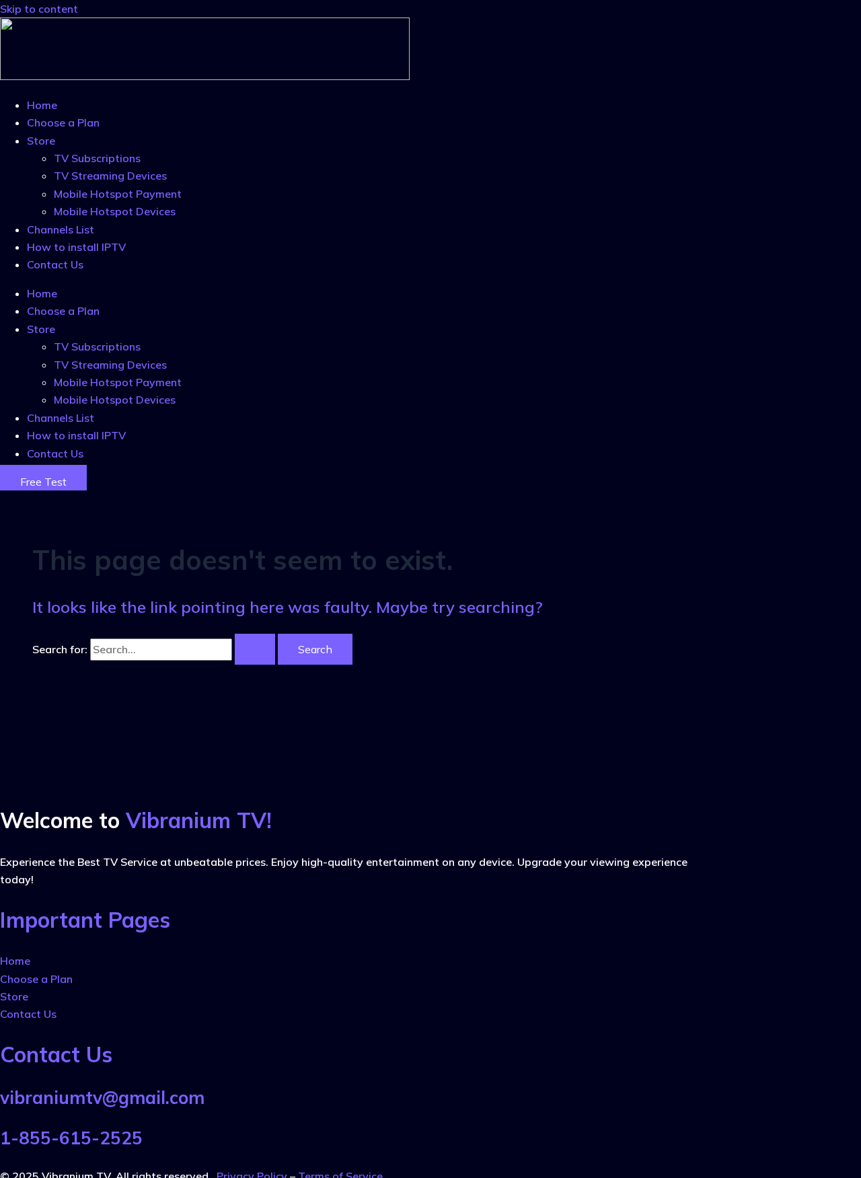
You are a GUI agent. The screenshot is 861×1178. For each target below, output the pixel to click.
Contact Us (55, 264)
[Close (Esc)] (846, 15)
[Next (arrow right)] (837, 589)
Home (42, 105)
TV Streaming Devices (110, 175)
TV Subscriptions (97, 158)
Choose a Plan (63, 122)
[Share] (816, 15)
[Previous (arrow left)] (23, 589)
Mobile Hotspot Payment (118, 193)
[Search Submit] (255, 649)
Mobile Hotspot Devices (115, 211)
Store (41, 140)
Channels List (60, 229)
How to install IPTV (77, 247)
